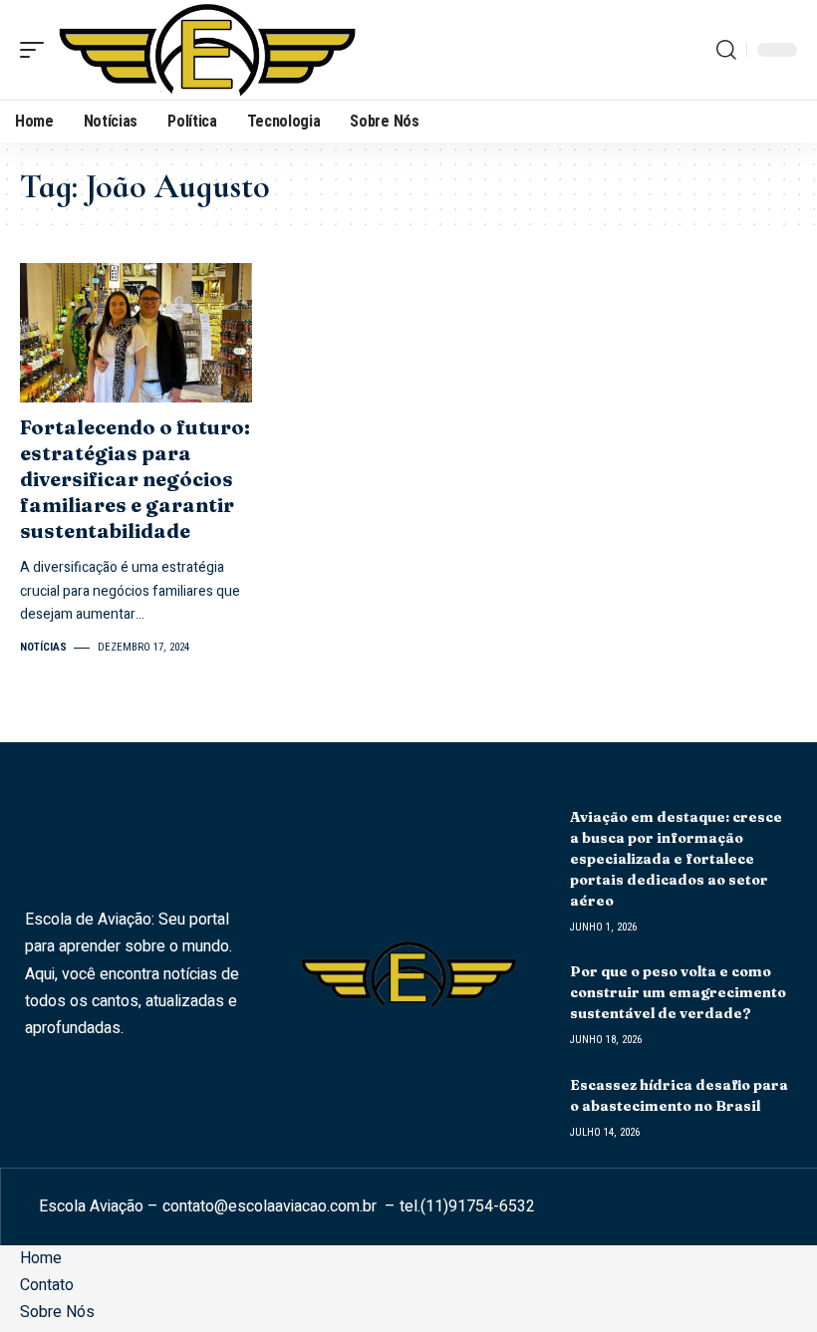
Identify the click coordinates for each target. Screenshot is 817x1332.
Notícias (43, 647)
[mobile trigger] (37, 50)
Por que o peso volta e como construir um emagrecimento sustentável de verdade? (678, 992)
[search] (726, 50)
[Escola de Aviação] (207, 50)
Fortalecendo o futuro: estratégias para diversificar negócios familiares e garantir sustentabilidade (135, 478)
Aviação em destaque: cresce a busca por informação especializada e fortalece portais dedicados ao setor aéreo (676, 859)
